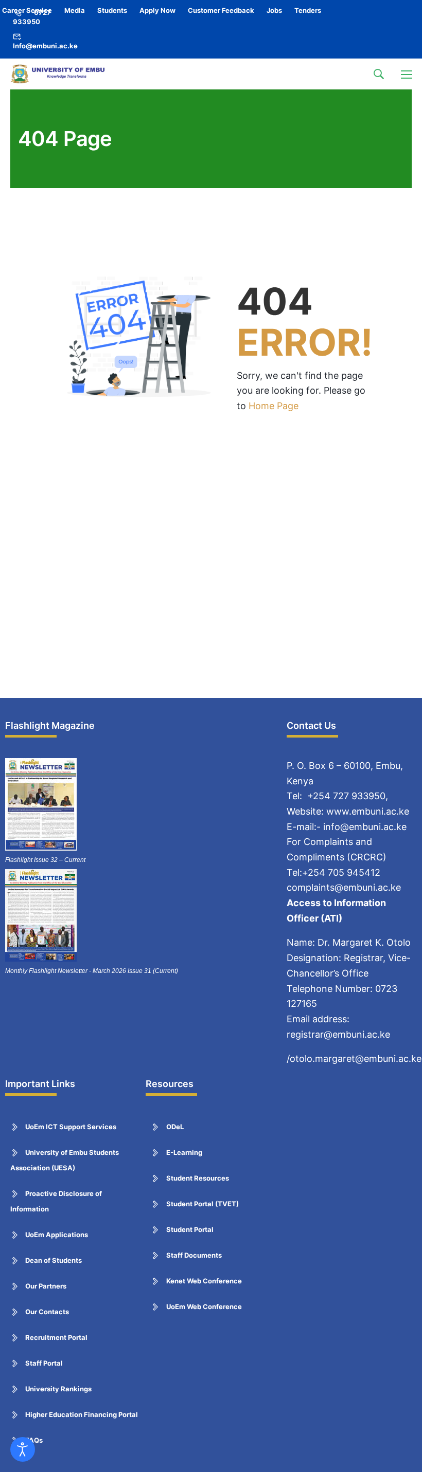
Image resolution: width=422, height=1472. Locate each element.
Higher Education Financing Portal (81, 1414)
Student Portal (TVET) (202, 1204)
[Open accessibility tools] (22, 1449)
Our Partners (45, 1286)
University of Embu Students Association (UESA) (64, 1160)
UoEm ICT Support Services (70, 1127)
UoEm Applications (56, 1234)
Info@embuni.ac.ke (45, 46)
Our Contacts (47, 1312)
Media (74, 10)
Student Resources (197, 1178)
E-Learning (184, 1152)
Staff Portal (44, 1363)
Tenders (307, 10)
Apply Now (157, 10)
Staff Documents (194, 1255)
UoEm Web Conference (204, 1306)
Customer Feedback (221, 10)
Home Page (273, 405)
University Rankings (58, 1389)
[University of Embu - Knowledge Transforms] (59, 74)
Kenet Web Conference (204, 1281)
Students (112, 10)
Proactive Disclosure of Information (56, 1201)
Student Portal (190, 1229)
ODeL (175, 1127)
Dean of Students (53, 1260)
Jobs (274, 10)
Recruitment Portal (56, 1337)
